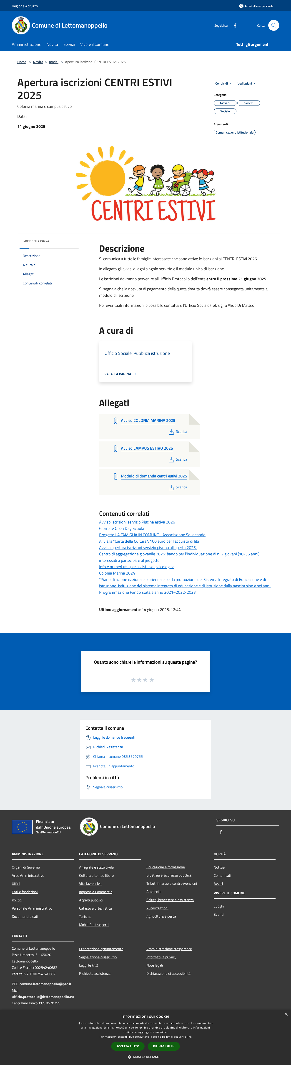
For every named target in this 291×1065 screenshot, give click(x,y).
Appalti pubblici (91, 900)
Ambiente (153, 891)
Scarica (181, 431)
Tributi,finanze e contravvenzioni (171, 883)
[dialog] (145, 1037)
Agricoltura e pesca (161, 916)
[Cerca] (273, 25)
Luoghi (219, 906)
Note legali (154, 965)
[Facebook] (233, 25)
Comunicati (222, 875)
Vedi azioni (245, 83)
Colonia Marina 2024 (117, 573)
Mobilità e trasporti (94, 924)
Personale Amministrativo (32, 908)
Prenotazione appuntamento (101, 949)
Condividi (221, 83)
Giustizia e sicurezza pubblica (168, 875)
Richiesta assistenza (94, 973)
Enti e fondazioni (25, 892)
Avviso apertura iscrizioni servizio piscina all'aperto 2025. (148, 547)
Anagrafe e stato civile (96, 867)
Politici (17, 900)
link (189, 1037)
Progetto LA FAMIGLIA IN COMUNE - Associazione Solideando (152, 535)
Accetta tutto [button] (127, 1046)
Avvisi (53, 61)
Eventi (219, 914)
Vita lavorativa (90, 883)
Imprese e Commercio (95, 892)
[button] (145, 1057)
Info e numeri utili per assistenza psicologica (136, 567)
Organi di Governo (26, 867)
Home (21, 61)
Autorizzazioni (157, 908)
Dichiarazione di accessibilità (168, 973)
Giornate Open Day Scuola (121, 528)
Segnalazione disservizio (98, 957)
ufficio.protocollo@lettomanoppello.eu (43, 996)
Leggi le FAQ (88, 965)
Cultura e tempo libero (96, 875)
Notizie (219, 867)
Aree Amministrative (28, 875)
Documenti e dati (25, 916)
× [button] (286, 1014)
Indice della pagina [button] (36, 241)
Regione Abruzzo (25, 6)
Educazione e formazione (165, 867)
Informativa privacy (161, 957)
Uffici (16, 883)
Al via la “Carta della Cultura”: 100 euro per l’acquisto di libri (149, 541)
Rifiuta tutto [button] (164, 1046)
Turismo (85, 916)
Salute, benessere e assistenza (170, 900)
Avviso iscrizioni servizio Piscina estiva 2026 (137, 522)
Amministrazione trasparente (169, 949)
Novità (38, 61)
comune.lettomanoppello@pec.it (45, 984)
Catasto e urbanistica (95, 908)
